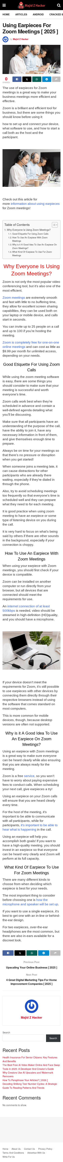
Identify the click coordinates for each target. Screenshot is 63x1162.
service (29, 776)
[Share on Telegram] (46, 79)
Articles (21, 14)
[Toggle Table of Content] (53, 225)
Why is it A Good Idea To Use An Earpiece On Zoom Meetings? (34, 246)
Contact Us (29, 1148)
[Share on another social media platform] (56, 79)
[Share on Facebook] (17, 79)
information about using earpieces (35, 203)
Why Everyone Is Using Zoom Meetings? (29, 229)
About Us (16, 1148)
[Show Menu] (4, 5)
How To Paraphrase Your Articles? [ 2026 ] (25, 1080)
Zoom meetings (14, 297)
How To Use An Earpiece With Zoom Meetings (30, 239)
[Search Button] (58, 5)
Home (6, 14)
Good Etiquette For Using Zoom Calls (30, 233)
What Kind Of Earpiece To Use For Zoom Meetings (32, 253)
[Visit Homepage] (31, 5)
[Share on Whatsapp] (36, 79)
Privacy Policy (45, 1148)
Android (38, 14)
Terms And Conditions (13, 1152)
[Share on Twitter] (26, 79)
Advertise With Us (36, 1152)
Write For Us (9, 1156)
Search (6, 1032)
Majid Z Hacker (20, 39)
